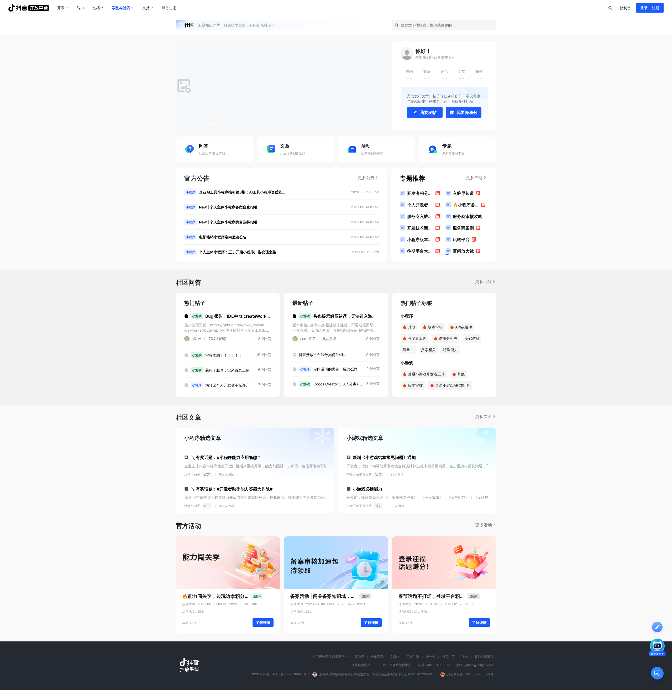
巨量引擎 (412, 656)
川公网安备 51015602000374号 (470, 674)
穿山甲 (359, 656)
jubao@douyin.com (479, 665)
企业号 (430, 656)
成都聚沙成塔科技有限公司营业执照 (344, 674)
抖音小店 (448, 656)
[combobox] (610, 7)
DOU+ (395, 656)
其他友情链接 (484, 656)
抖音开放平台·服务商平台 (330, 656)
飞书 (464, 656)
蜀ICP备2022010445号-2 (291, 674)
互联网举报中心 (400, 665)
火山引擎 (377, 656)
